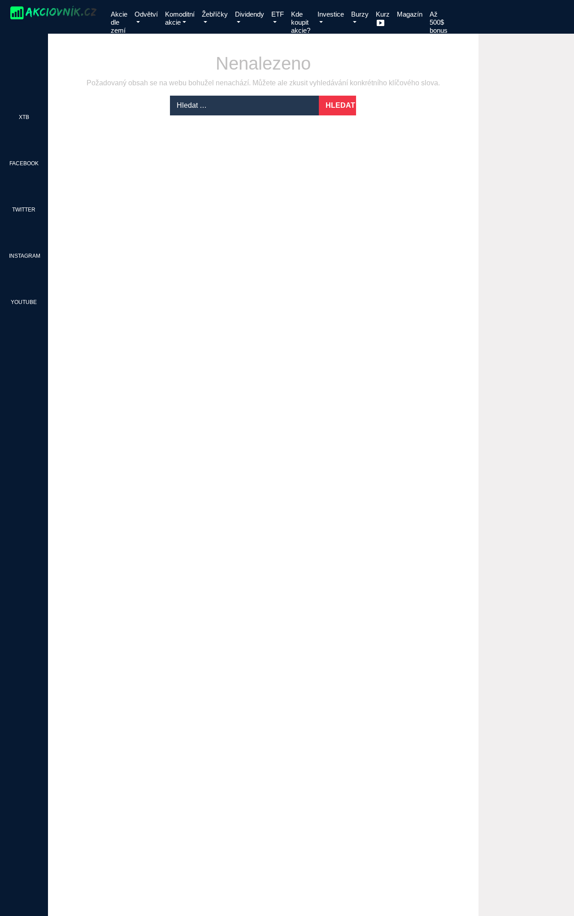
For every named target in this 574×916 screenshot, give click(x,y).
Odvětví (146, 14)
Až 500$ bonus (439, 22)
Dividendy (249, 14)
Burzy (360, 14)
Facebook (24, 163)
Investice (330, 14)
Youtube (24, 302)
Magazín (409, 14)
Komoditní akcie (180, 18)
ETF (277, 14)
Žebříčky (215, 14)
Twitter (23, 210)
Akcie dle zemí (119, 22)
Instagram (24, 256)
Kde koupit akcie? (300, 22)
